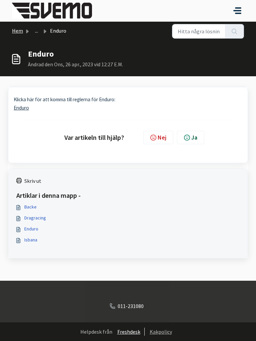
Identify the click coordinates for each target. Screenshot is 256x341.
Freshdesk (128, 331)
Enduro (21, 108)
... (36, 30)
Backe (30, 207)
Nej (162, 137)
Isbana (30, 240)
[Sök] (234, 31)
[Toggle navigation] (237, 11)
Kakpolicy (161, 331)
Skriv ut (32, 180)
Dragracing (35, 218)
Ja (194, 137)
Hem (17, 30)
